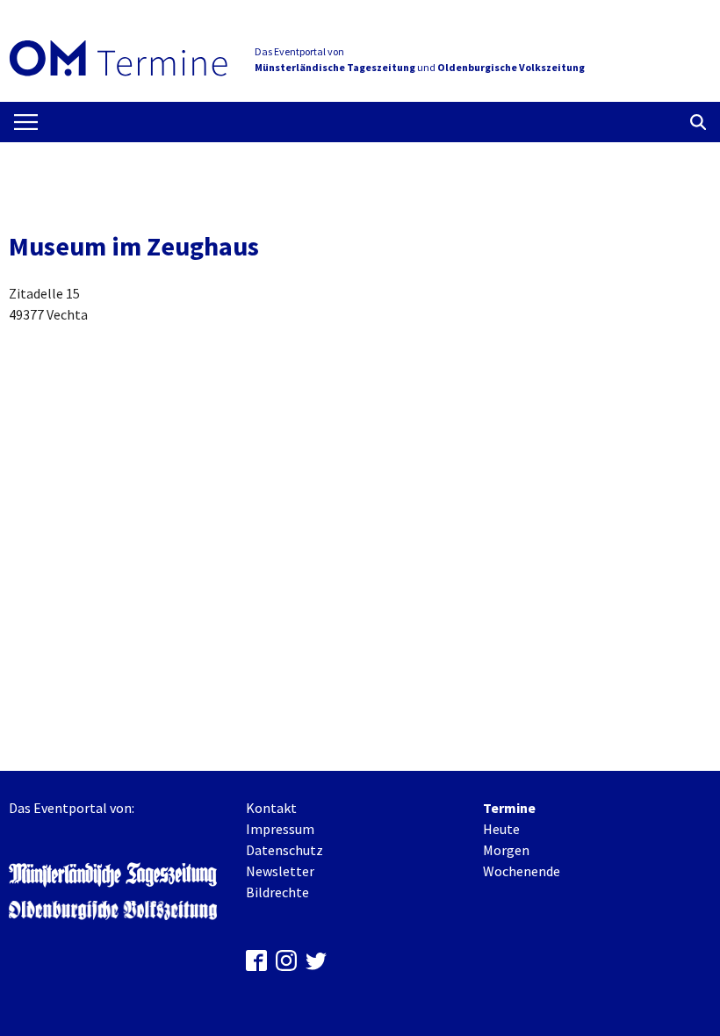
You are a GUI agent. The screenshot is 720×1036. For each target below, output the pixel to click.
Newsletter (280, 871)
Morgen (506, 850)
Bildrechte (277, 892)
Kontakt (271, 808)
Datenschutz (284, 850)
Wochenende (521, 871)
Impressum (280, 829)
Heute (501, 829)
